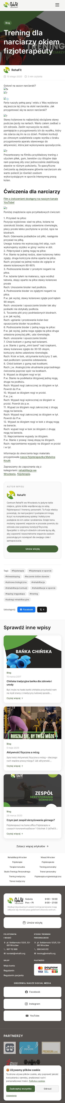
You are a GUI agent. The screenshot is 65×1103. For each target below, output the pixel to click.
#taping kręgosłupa (15, 593)
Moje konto (9, 965)
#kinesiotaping (12, 576)
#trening (34, 593)
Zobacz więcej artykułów (30, 846)
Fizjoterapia (17, 862)
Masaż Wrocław (48, 857)
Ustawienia (11, 1095)
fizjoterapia (23, 473)
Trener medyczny (17, 881)
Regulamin (9, 970)
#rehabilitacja (38, 582)
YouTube (34, 1015)
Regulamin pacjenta (14, 975)
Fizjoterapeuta (48, 862)
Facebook (28, 609)
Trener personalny (48, 871)
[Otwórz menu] (57, 5)
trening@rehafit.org (46, 953)
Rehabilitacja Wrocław (17, 857)
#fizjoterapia (18, 570)
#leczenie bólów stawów (37, 576)
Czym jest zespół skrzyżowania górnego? (31, 820)
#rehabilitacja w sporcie (43, 588)
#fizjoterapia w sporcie (40, 570)
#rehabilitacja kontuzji (16, 588)
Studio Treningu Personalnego (17, 871)
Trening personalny (47, 867)
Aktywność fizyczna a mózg (23, 752)
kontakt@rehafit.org (16, 953)
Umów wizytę (33, 549)
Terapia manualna (17, 867)
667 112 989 (12, 949)
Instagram (34, 1003)
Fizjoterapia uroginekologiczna (48, 876)
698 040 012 (43, 949)
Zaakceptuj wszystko (21, 1088)
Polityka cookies (37, 1081)
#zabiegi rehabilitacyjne (17, 599)
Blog (7, 23)
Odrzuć (48, 1088)
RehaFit (21, 494)
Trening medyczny (17, 876)
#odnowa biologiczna (16, 582)
